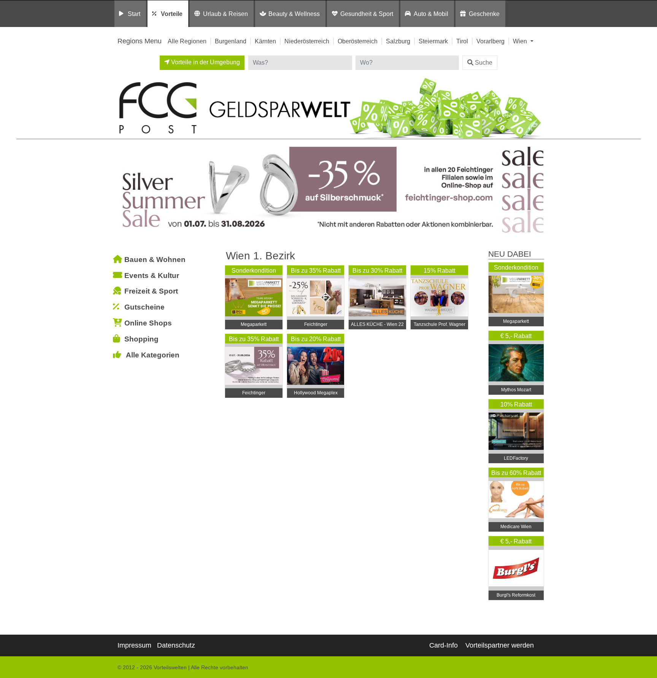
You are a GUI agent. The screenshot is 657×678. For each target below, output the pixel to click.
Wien (520, 41)
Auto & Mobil (431, 13)
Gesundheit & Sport (366, 13)
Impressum (134, 645)
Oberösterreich (358, 41)
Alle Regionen (187, 41)
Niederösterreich (306, 41)
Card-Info (443, 645)
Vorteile (171, 13)
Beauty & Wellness (294, 13)
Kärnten (265, 41)
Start (134, 13)
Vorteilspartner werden (499, 645)
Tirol (462, 41)
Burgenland (230, 41)
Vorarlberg (490, 41)
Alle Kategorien (152, 355)
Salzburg (398, 41)
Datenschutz (176, 645)
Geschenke (484, 13)
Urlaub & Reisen (225, 13)
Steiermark (433, 41)
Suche (483, 62)
